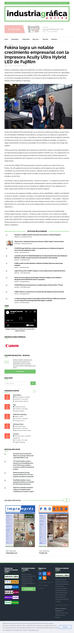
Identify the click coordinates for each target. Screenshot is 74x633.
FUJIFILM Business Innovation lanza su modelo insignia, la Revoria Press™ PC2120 (38, 285)
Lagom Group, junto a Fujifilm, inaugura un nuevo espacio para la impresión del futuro (39, 271)
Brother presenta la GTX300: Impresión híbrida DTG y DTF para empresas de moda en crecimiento (23, 474)
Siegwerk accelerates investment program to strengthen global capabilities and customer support (23, 489)
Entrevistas (26, 39)
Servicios (41, 588)
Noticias (11, 44)
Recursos (36, 39)
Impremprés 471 (11, 553)
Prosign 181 (43, 553)
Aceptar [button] (65, 627)
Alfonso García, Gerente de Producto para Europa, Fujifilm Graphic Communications (39, 241)
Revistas (45, 39)
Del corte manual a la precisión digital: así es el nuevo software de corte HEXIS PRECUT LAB (23, 455)
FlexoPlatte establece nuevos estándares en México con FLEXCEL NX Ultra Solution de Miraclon (23, 482)
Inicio (6, 39)
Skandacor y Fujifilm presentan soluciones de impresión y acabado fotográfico (37, 234)
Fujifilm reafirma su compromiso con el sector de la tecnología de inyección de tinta (39, 292)
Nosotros (54, 39)
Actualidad (14, 39)
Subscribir (20, 371)
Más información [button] (33, 630)
